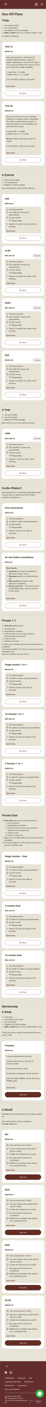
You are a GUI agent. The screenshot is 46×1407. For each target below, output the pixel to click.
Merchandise (28, 1382)
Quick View (10, 86)
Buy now (23, 1095)
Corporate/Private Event (13, 1382)
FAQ (30, 1378)
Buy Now (23, 93)
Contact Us (21, 1378)
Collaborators (9, 1378)
